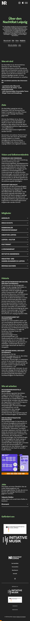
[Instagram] (19, 3)
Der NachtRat (15, 563)
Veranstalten (15, 567)
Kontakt (15, 573)
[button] (27, 3)
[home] (4, 3)
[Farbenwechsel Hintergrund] (23, 3)
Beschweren (15, 570)
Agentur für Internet (21, 616)
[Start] (15, 557)
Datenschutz (15, 609)
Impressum (15, 606)
